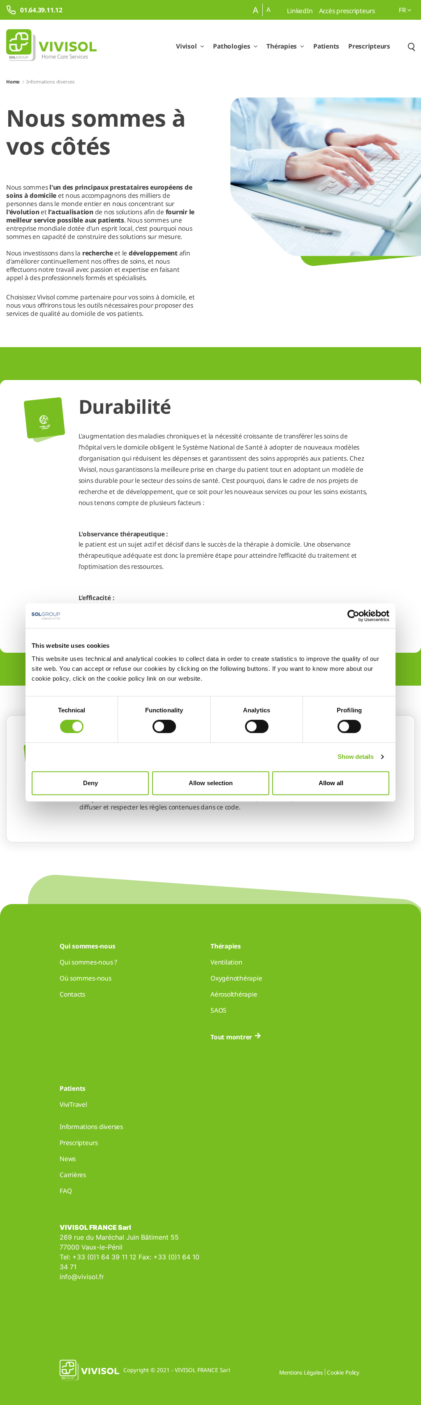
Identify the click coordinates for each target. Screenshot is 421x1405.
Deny (90, 782)
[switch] (164, 726)
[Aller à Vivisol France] (51, 46)
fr (403, 9)
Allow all (331, 782)
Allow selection (211, 782)
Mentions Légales (301, 1372)
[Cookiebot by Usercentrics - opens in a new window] (353, 616)
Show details (355, 756)
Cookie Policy (343, 1372)
